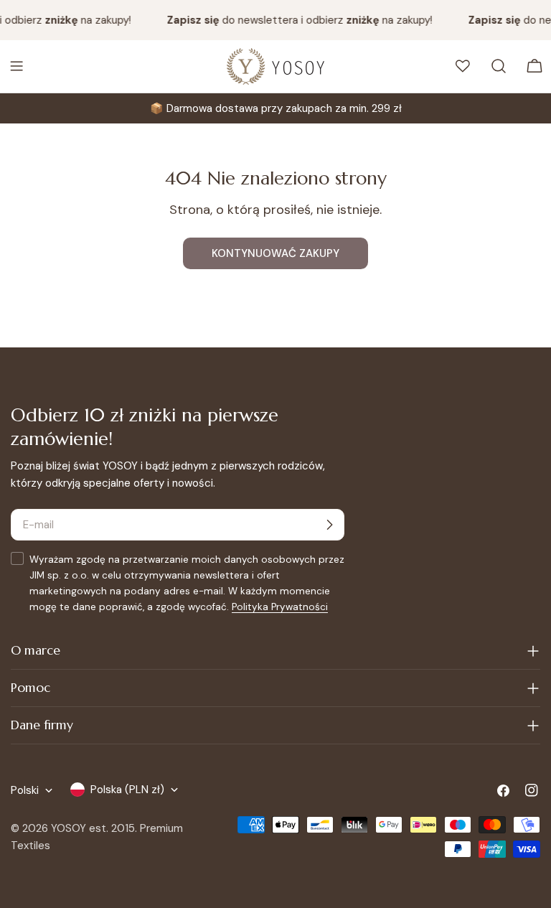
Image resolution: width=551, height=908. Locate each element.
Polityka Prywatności (280, 607)
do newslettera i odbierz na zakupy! (297, 20)
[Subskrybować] (329, 524)
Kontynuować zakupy (275, 253)
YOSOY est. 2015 (93, 828)
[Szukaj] (498, 66)
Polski (25, 790)
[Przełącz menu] (16, 66)
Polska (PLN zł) (127, 789)
